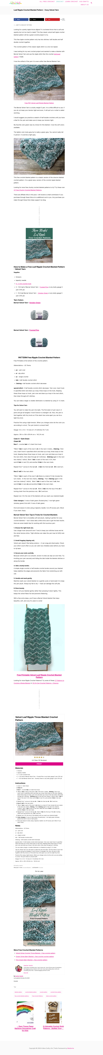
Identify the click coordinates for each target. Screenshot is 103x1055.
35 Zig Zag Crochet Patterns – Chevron (45, 683)
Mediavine (70, 1048)
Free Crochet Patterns (37, 996)
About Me (26, 972)
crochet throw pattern (56, 992)
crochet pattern (43, 992)
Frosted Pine (44, 287)
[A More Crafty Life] (19, 3)
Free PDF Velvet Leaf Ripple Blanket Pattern (39, 103)
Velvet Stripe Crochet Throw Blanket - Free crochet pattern (35, 953)
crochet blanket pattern (31, 992)
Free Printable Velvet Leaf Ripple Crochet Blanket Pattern (39, 676)
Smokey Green (43, 293)
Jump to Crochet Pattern (23, 25)
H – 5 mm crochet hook (23, 284)
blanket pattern (18, 992)
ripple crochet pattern (51, 996)
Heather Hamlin (19, 976)
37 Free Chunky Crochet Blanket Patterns (27, 190)
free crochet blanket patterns (22, 996)
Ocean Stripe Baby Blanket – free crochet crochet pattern (35, 956)
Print (39, 764)
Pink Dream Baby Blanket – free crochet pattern (31, 960)
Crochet (16, 981)
